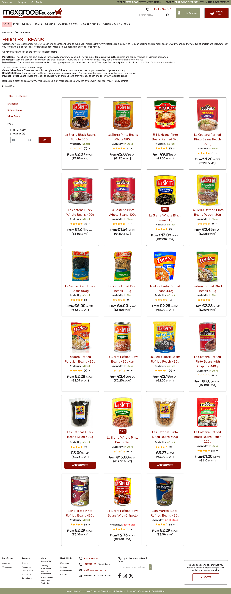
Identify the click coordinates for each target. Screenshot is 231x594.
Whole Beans (14, 116)
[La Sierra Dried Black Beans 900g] (80, 266)
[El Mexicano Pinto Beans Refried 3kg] (165, 115)
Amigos (63, 567)
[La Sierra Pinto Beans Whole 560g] (122, 115)
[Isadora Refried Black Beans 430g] (207, 266)
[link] (119, 576)
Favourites (26, 567)
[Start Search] (168, 15)
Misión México (66, 570)
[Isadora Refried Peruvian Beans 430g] (80, 337)
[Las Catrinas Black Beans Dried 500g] (80, 412)
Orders (25, 563)
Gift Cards (36, 2)
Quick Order (27, 578)
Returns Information (46, 572)
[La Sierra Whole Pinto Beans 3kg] (122, 412)
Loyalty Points (28, 570)
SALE (6, 24)
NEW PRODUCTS (90, 24)
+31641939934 (90, 564)
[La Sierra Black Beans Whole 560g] (80, 115)
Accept (207, 577)
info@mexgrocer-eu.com (95, 570)
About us (6, 563)
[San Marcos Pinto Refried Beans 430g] (80, 491)
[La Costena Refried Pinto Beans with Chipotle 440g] (207, 337)
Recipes (22, 2)
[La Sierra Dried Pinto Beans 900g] (122, 266)
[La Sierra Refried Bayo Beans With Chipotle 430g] (122, 491)
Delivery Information (46, 567)
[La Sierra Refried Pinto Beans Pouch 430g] (207, 190)
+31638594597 (91, 558)
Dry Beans (13, 103)
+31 (152, 9)
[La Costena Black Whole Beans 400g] (80, 190)
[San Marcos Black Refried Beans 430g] (165, 491)
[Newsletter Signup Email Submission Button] (150, 567)
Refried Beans (15, 110)
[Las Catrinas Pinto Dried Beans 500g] (165, 412)
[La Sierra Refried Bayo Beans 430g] (122, 337)
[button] (80, 148)
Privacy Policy (47, 577)
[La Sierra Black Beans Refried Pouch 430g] (165, 337)
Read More (10, 86)
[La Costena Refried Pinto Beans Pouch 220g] (207, 115)
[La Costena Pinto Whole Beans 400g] (122, 190)
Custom (82, 94)
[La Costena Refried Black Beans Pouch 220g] (207, 412)
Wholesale (7, 2)
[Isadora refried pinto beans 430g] (165, 266)
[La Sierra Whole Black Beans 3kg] (165, 190)
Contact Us (7, 567)
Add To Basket (80, 465)
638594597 (163, 9)
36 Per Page (67, 94)
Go (45, 140)
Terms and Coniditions (46, 582)
